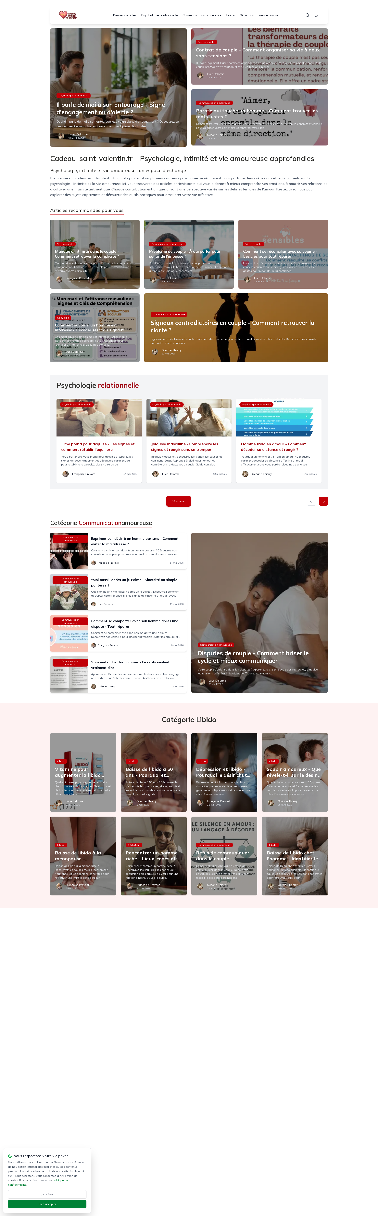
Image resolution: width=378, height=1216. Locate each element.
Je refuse (47, 1194)
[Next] (323, 501)
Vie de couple (268, 15)
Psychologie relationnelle (159, 15)
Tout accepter (47, 1204)
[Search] (307, 15)
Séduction (247, 15)
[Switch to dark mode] (316, 15)
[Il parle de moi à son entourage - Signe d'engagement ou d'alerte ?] (118, 87)
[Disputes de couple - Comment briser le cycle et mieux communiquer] (259, 613)
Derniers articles (124, 15)
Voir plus (178, 501)
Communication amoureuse (202, 15)
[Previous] (311, 501)
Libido (230, 15)
